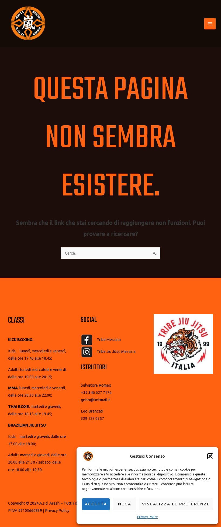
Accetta (96, 504)
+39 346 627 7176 (96, 392)
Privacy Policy (147, 517)
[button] (210, 456)
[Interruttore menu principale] (210, 23)
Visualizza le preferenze (176, 504)
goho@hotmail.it (95, 399)
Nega (124, 504)
